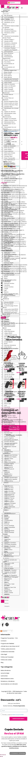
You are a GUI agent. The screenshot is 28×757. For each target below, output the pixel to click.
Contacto (3, 641)
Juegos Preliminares (9, 506)
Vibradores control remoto (8, 33)
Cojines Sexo (7, 360)
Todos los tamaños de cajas (10, 560)
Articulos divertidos (9, 513)
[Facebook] (2, 624)
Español (12, 2)
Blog (2, 662)
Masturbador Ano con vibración (9, 128)
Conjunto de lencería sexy (11, 230)
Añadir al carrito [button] (23, 373)
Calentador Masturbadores (7, 116)
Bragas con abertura (9, 204)
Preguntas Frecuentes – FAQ (9, 638)
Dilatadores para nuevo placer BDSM (10, 313)
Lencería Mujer (5, 673)
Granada (6, 510)
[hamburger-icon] (2, 6)
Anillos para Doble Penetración (8, 92)
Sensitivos (7, 594)
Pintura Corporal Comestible (8, 428)
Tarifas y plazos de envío (8, 649)
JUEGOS (6, 482)
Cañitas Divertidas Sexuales (8, 533)
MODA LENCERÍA (6, 186)
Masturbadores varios (7, 678)
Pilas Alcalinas (8, 554)
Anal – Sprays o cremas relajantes (10, 418)
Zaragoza (6, 606)
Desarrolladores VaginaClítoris (8, 57)
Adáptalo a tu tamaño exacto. (9, 572)
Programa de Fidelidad (7, 643)
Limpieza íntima (8, 481)
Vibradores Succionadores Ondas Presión (11, 37)
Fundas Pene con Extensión (8, 98)
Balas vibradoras (6, 670)
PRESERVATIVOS (9, 556)
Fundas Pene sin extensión (8, 95)
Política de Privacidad (7, 657)
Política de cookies (6, 660)
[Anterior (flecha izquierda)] (0, 756)
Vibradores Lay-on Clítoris (8, 23)
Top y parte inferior (9, 218)
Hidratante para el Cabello (8, 469)
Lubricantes (4, 676)
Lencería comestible (9, 295)
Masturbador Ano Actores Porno (10, 109)
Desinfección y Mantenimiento (7, 475)
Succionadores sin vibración (8, 64)
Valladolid (6, 597)
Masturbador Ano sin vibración (9, 124)
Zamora (6, 603)
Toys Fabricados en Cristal (9, 160)
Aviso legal (4, 654)
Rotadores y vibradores (7, 681)
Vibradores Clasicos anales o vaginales (11, 26)
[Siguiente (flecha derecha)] (2, 756)
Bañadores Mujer (8, 245)
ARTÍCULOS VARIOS (7, 509)
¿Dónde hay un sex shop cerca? (10, 646)
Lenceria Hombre (9, 275)
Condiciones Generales (7, 652)
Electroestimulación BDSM (9, 183)
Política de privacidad (17, 714)
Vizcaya (6, 600)
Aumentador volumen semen (9, 447)
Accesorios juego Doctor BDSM (10, 306)
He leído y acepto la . (13, 714)
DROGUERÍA (7, 362)
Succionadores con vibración (9, 68)
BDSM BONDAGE (6, 298)
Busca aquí (4, 11)
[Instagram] (7, 624)
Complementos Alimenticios (8, 452)
